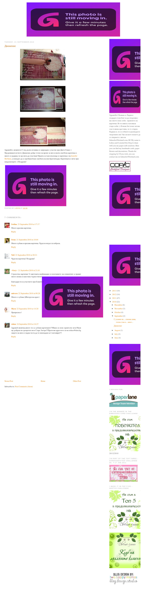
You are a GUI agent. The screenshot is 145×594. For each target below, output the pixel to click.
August (118, 330)
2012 (114, 294)
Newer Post (9, 381)
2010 (114, 301)
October (118, 312)
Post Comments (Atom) (24, 386)
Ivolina (14, 224)
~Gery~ (14, 270)
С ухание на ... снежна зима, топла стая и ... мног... (125, 320)
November (119, 308)
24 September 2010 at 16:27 (28, 324)
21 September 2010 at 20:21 (26, 255)
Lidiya (17, 208)
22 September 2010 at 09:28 (29, 293)
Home (43, 381)
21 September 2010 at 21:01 (29, 270)
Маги (13, 308)
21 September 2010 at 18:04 (27, 239)
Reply (13, 231)
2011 (114, 298)
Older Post (77, 381)
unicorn (14, 293)
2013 (114, 290)
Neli (13, 254)
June (117, 337)
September (119, 316)
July (116, 334)
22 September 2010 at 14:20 (27, 308)
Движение (118, 325)
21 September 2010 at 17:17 (29, 224)
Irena (13, 239)
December (119, 305)
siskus (13, 324)
